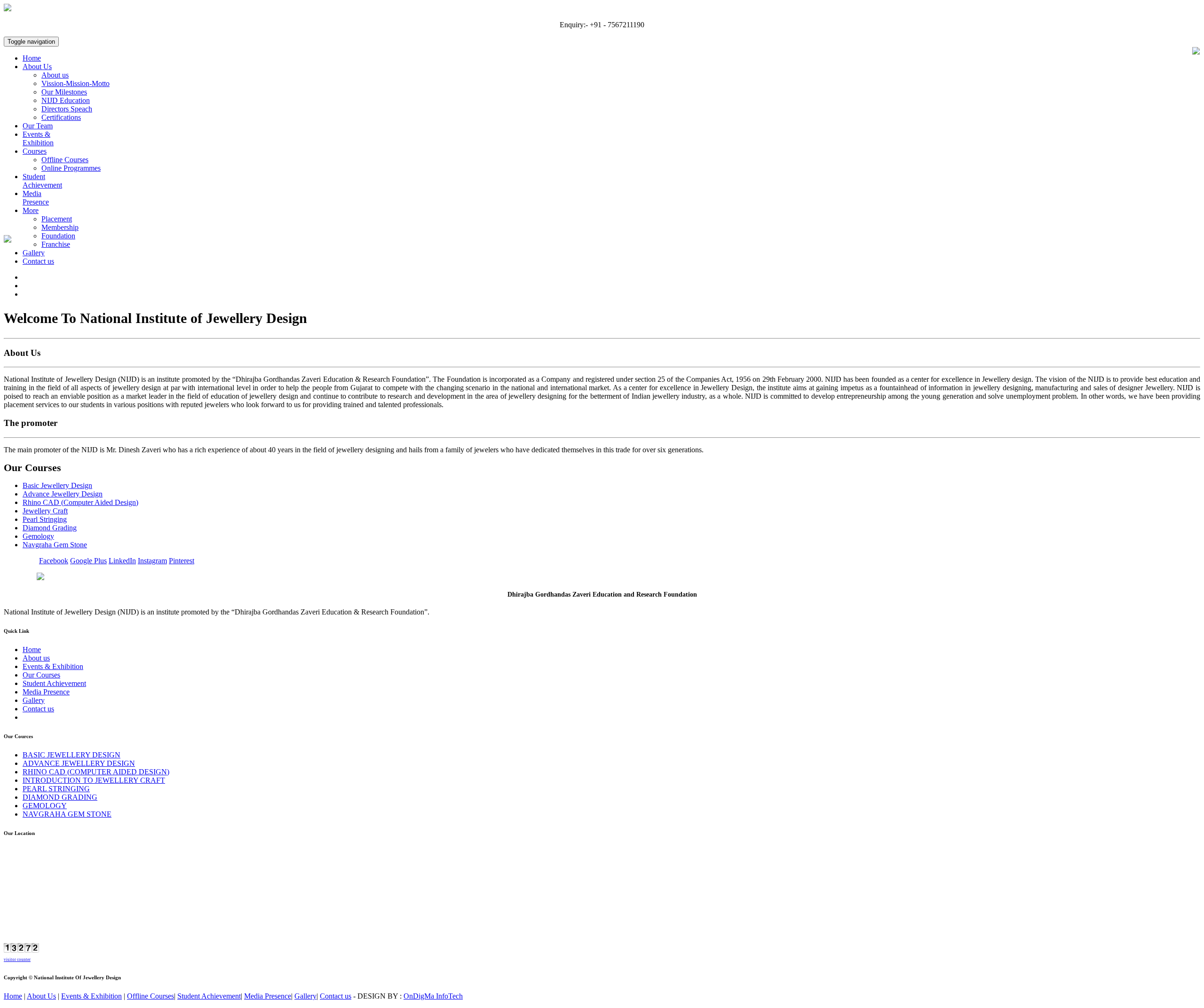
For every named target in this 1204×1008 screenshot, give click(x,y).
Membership (60, 227)
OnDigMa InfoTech (433, 996)
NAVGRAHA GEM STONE (67, 814)
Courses (35, 151)
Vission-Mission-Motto (75, 83)
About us (55, 75)
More (31, 210)
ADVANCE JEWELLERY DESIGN (79, 763)
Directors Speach (66, 109)
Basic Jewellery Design (57, 485)
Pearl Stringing (45, 519)
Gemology (38, 536)
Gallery (34, 253)
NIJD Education (65, 100)
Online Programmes (71, 168)
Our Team (38, 126)
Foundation (58, 236)
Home (32, 58)
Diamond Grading (50, 528)
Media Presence (36, 197)
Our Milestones (64, 92)
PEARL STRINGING (56, 789)
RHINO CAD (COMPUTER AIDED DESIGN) (96, 772)
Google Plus (88, 561)
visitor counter (17, 959)
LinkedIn (122, 561)
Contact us (38, 261)
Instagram (152, 561)
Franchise (55, 244)
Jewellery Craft (45, 511)
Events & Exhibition (38, 138)
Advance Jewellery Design (63, 494)
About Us (37, 67)
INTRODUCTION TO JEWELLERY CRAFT (94, 780)
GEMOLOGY (45, 806)
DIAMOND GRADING (60, 797)
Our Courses (41, 675)
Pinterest (181, 561)
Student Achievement (42, 181)
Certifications (61, 117)
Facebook (53, 561)
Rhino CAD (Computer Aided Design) (80, 502)
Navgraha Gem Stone (55, 545)
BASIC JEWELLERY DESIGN (71, 755)
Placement (56, 219)
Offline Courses (64, 160)
